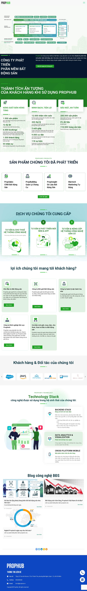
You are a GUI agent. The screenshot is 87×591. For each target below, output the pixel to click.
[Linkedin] (41, 549)
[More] (46, 549)
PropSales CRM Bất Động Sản (10, 185)
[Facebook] (37, 549)
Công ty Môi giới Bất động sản (43, 289)
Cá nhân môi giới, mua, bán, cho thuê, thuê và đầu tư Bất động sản (43, 327)
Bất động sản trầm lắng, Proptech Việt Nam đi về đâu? (64, 500)
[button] (2, 377)
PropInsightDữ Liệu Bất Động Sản (52, 185)
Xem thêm (39, 506)
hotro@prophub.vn (20, 583)
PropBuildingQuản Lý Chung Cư (32, 185)
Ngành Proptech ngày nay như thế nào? (17, 530)
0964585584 (18, 580)
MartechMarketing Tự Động (74, 185)
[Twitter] (39, 549)
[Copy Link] (44, 549)
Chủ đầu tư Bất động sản (12, 289)
